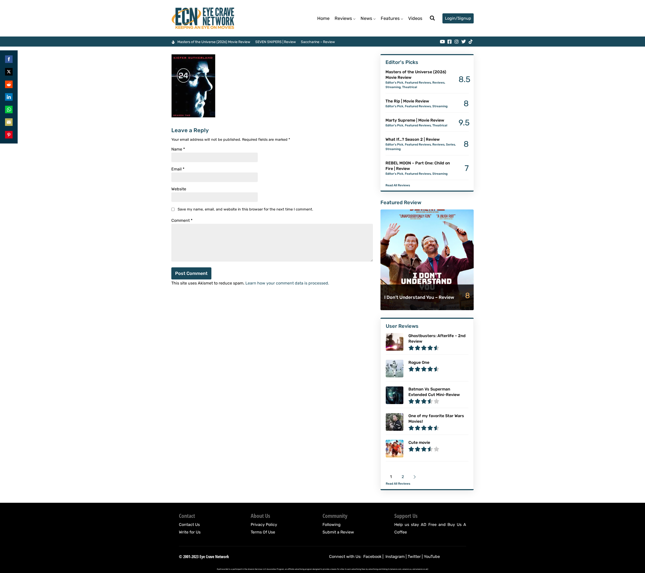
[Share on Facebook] (9, 59)
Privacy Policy (264, 524)
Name (178, 149)
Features (390, 18)
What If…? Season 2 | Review (412, 139)
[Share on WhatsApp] (9, 109)
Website (178, 189)
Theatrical (409, 87)
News (366, 18)
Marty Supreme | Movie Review (414, 120)
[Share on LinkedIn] (9, 97)
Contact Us (189, 524)
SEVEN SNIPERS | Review (275, 42)
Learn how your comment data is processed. (287, 283)
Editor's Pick (394, 82)
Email (177, 169)
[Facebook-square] (449, 41)
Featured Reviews (418, 82)
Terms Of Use (263, 532)
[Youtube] (442, 41)
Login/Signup (458, 18)
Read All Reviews (397, 185)
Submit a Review (338, 532)
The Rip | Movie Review (407, 101)
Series (450, 144)
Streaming (393, 87)
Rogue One (418, 362)
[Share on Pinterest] (9, 134)
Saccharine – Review (318, 42)
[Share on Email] (9, 122)
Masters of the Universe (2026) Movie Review (213, 42)
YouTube (432, 556)
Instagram (395, 556)
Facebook (372, 556)
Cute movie (419, 442)
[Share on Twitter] (9, 72)
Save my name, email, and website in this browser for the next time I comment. (245, 209)
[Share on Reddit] (9, 84)
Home (323, 18)
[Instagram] (456, 41)
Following (331, 524)
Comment (181, 221)
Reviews (343, 18)
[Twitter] (463, 41)
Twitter (414, 556)
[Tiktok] (470, 41)
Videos (415, 18)
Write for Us (190, 532)
